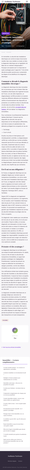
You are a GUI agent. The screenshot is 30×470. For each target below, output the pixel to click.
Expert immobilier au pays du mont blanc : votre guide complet (13, 424)
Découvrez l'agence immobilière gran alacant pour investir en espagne (14, 430)
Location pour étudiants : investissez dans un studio (14, 388)
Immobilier (6, 33)
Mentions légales (12, 461)
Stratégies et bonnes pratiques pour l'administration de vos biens (11, 378)
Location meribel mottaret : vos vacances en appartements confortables (14, 368)
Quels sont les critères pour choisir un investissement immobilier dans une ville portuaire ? (13, 441)
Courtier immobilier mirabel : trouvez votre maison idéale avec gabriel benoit (13, 399)
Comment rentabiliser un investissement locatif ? (14, 373)
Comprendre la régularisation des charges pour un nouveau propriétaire (14, 394)
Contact (20, 461)
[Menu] (26, 1)
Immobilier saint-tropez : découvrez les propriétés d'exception (12, 383)
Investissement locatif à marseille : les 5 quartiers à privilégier (12, 409)
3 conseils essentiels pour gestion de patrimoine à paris (14, 435)
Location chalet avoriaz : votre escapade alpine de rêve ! (14, 404)
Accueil (3, 52)
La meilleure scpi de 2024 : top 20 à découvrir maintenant (14, 419)
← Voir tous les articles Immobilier (11, 347)
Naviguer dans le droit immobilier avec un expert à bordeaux (13, 414)
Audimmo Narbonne (11, 2)
